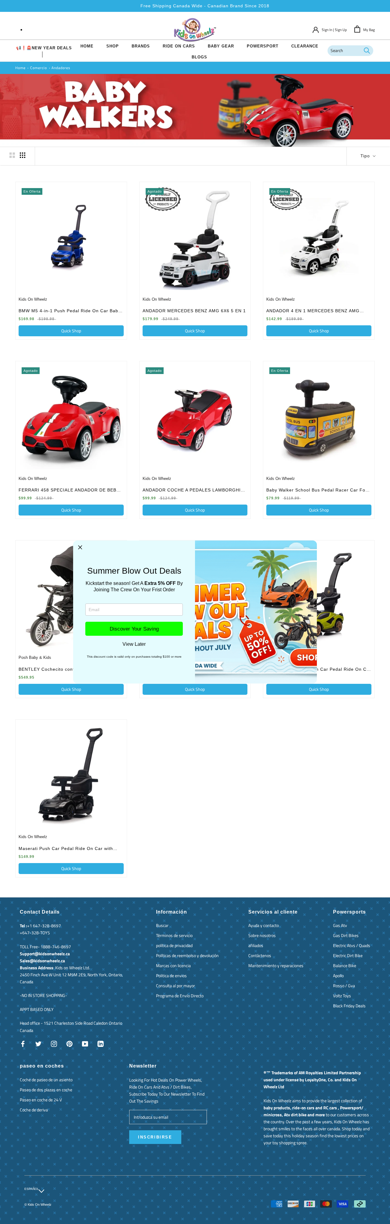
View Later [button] (134, 644)
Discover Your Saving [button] (134, 629)
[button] (80, 547)
